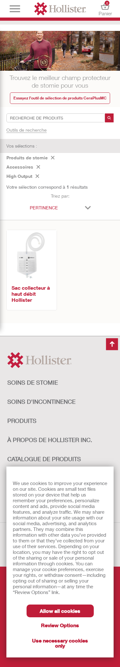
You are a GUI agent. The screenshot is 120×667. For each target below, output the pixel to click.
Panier (105, 9)
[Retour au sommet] (112, 344)
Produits (21, 420)
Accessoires (19, 167)
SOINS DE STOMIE (32, 382)
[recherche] (109, 117)
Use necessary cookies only (60, 643)
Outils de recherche (26, 130)
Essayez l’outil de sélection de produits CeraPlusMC (60, 98)
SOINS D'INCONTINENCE (41, 401)
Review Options (60, 625)
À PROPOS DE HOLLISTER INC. (49, 439)
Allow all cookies (60, 611)
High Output (19, 176)
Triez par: (60, 196)
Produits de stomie (27, 157)
